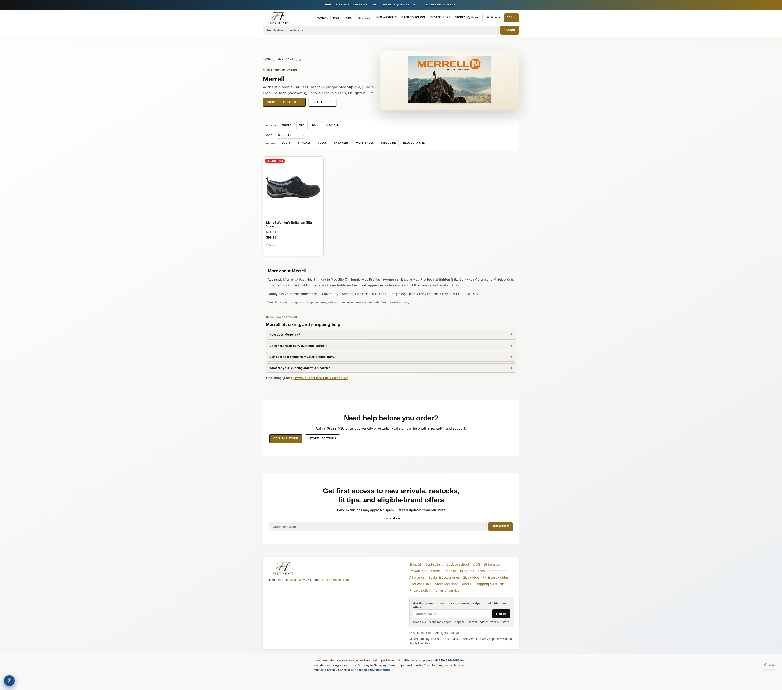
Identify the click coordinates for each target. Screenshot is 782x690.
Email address (391, 518)
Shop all (332, 125)
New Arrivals (386, 17)
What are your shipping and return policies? (300, 368)
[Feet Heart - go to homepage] (278, 17)
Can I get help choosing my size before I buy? (301, 356)
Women (321, 17)
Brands (364, 17)
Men (336, 17)
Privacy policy (419, 590)
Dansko (450, 571)
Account (495, 17)
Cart (513, 17)
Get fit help (322, 102)
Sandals (304, 142)
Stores (460, 17)
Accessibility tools (440, 4)
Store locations (322, 438)
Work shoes (365, 142)
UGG (476, 564)
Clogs (322, 142)
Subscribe (500, 526)
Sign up (501, 613)
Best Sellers (440, 17)
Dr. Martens (418, 571)
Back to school (458, 564)
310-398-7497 (449, 660)
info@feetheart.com (335, 580)
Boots (286, 142)
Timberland (497, 571)
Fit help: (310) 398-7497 (400, 4)
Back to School (413, 17)
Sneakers (341, 142)
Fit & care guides (496, 577)
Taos (481, 571)
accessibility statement (373, 669)
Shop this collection (284, 102)
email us (333, 669)
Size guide (388, 142)
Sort (268, 135)
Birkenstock (493, 564)
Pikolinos (467, 571)
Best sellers (434, 564)
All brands (285, 58)
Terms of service (446, 590)
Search (475, 17)
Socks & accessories (444, 577)
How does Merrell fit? (284, 334)
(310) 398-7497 (333, 428)
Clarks (436, 571)
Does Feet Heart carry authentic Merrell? (298, 345)
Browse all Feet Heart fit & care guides (320, 378)
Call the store (285, 438)
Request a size (414, 142)
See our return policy (395, 302)
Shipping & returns (490, 584)
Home (267, 58)
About (466, 584)
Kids (349, 17)
